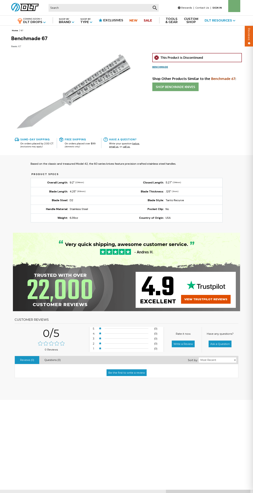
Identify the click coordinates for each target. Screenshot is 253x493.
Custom (191, 20)
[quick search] (155, 8)
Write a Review (183, 344)
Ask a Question (220, 344)
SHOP (175, 87)
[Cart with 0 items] (234, 6)
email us (113, 146)
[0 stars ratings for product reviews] (51, 343)
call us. (126, 146)
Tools (171, 20)
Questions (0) (52, 360)
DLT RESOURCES (219, 20)
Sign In (217, 7)
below (135, 143)
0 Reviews (51, 349)
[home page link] (24, 8)
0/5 (51, 333)
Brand (65, 21)
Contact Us (202, 7)
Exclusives (112, 20)
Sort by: (193, 360)
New (133, 20)
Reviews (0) (27, 360)
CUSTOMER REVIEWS (32, 320)
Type (85, 21)
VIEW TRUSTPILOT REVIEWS (205, 299)
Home (15, 30)
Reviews (249, 34)
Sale (148, 20)
